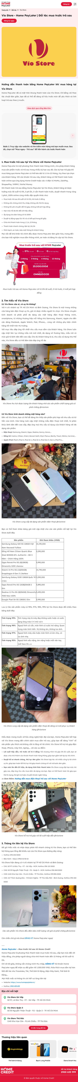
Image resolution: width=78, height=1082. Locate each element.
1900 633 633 (15, 986)
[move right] (74, 1049)
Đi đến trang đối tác (38, 1028)
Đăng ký (66, 4)
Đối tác (14, 10)
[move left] (4, 1049)
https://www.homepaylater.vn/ (23, 982)
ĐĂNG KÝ (28, 938)
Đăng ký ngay (9, 21)
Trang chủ (5, 10)
